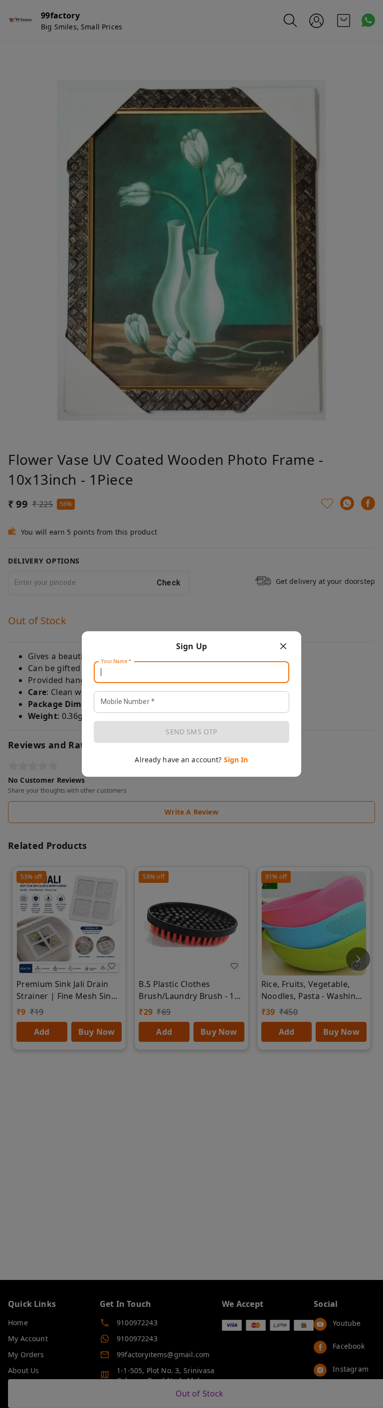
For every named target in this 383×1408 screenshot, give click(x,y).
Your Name (116, 662)
